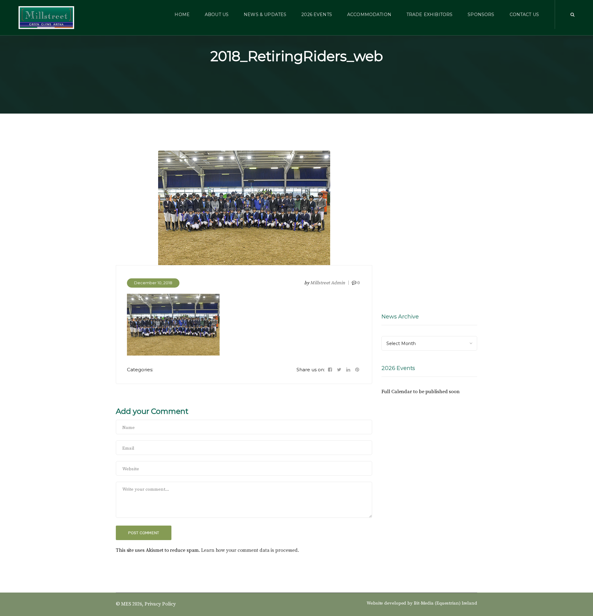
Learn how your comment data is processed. (250, 550)
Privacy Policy (160, 604)
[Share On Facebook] (330, 369)
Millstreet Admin (327, 283)
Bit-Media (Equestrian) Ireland (445, 603)
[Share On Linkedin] (348, 369)
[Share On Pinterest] (357, 369)
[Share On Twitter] (339, 369)
